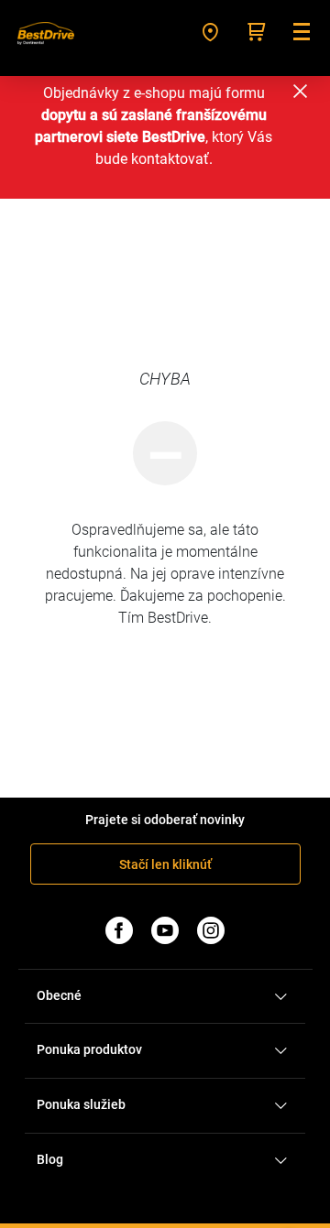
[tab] (165, 996)
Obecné (59, 995)
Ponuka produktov (89, 1049)
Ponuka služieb (81, 1104)
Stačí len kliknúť (165, 864)
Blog (50, 1159)
